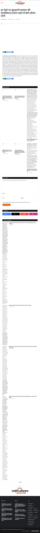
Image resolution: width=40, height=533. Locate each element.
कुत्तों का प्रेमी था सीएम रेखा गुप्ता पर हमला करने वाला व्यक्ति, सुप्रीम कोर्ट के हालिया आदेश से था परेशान (7, 98)
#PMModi (35, 512)
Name (3, 193)
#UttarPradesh (35, 517)
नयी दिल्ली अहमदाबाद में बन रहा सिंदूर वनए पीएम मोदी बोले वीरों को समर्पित (20, 97)
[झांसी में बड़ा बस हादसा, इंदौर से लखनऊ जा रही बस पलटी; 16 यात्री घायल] (5, 325)
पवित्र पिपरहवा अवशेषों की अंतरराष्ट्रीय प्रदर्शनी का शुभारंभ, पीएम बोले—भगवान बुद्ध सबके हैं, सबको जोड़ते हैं (20, 152)
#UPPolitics (30, 517)
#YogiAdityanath (31, 521)
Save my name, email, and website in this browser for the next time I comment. (16, 202)
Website (22, 197)
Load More (20, 482)
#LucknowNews (36, 510)
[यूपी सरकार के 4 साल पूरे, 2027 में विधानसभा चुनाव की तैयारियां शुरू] (32, 155)
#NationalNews (30, 512)
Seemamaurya (3, 19)
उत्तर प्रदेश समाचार (30, 524)
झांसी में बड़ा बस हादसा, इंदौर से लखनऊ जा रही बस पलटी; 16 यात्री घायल (20, 305)
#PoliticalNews (30, 514)
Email (3, 197)
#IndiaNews (35, 508)
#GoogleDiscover (31, 507)
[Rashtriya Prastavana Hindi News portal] (20, 3)
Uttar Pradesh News (31, 523)
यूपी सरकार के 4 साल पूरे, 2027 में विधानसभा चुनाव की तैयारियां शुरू (32, 170)
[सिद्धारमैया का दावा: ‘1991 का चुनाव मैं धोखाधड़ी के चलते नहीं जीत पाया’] (7, 146)
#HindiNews (30, 508)
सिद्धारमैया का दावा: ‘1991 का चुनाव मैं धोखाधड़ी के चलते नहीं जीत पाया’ (7, 151)
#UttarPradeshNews (31, 519)
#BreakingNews (30, 503)
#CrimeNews (30, 505)
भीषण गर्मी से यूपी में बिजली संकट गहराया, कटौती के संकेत (32, 140)
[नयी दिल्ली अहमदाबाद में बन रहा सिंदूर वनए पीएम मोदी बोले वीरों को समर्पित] (20, 92)
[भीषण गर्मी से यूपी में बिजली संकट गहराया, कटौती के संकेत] (32, 113)
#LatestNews (30, 510)
